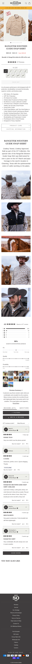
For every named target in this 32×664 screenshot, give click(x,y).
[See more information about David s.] (26, 507)
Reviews (16, 604)
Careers (16, 647)
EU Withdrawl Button (16, 626)
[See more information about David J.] (26, 429)
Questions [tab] (25, 408)
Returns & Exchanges (16, 612)
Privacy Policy (16, 615)
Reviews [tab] (10, 408)
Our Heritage (16, 610)
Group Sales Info (16, 637)
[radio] (6, 71)
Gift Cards (16, 634)
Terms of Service (16, 618)
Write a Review (19, 418)
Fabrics (16, 642)
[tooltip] (22, 390)
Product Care (16, 125)
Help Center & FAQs (16, 620)
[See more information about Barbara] (26, 451)
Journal (16, 607)
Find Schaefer (16, 631)
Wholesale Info (16, 639)
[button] (16, 62)
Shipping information (16, 129)
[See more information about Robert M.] (26, 477)
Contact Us (16, 623)
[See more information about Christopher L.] (26, 531)
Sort (12, 423)
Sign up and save (15, 652)
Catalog (16, 645)
